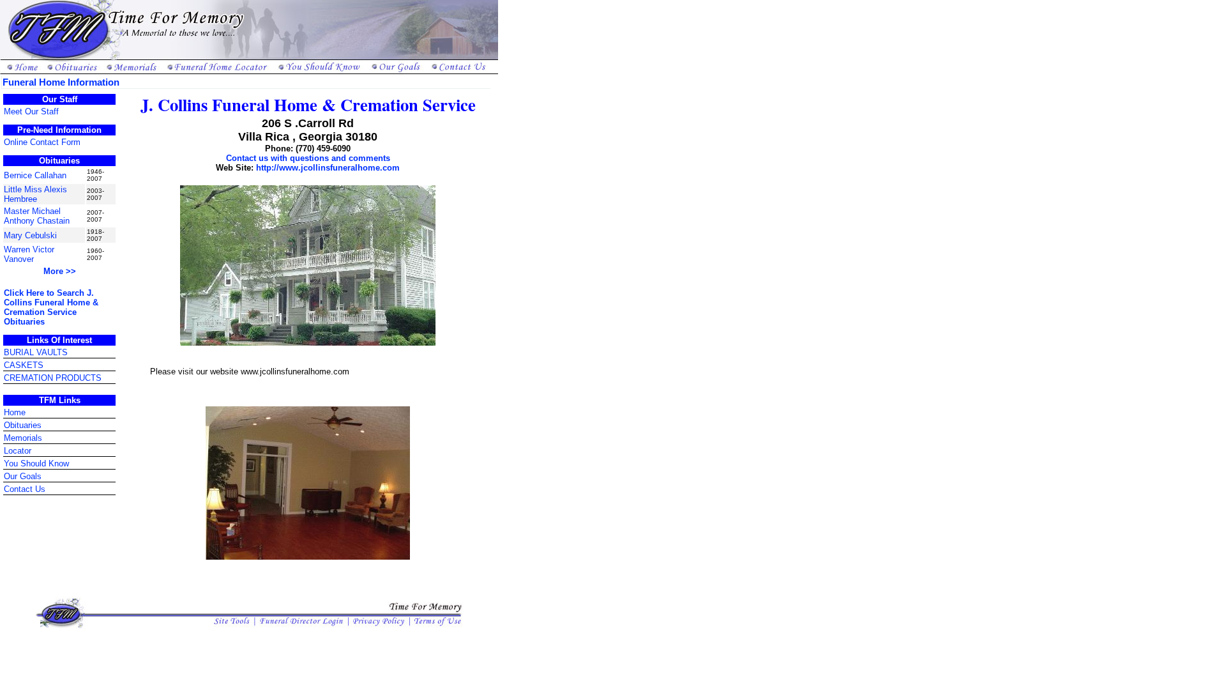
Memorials (23, 438)
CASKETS (23, 365)
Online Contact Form (42, 142)
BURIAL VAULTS (36, 352)
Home (15, 412)
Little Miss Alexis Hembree (35, 194)
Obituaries (23, 425)
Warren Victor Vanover (29, 254)
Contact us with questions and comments (308, 158)
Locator (17, 451)
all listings (18, 636)
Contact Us (24, 489)
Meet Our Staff (31, 111)
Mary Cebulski (30, 235)
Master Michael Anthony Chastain (37, 216)
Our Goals (23, 476)
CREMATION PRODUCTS (53, 378)
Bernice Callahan (35, 175)
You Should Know (36, 463)
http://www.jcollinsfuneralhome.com (328, 167)
